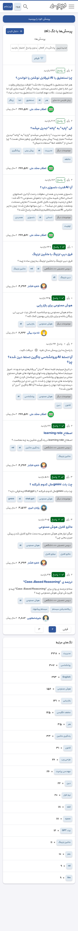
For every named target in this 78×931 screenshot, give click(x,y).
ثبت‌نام (8, 6)
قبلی (65, 629)
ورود (17, 6)
